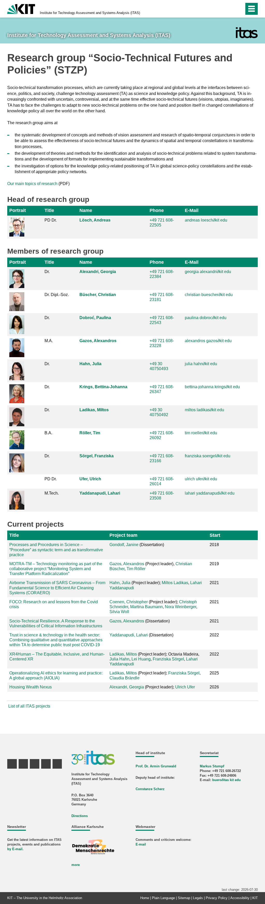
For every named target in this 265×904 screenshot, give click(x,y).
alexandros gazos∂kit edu (208, 341)
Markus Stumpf (212, 766)
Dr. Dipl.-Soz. (57, 294)
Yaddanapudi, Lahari (99, 493)
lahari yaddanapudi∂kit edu (209, 493)
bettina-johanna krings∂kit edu (212, 387)
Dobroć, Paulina (95, 317)
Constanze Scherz (150, 789)
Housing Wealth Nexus (30, 687)
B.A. (48, 433)
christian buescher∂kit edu (209, 294)
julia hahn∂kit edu (201, 364)
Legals (198, 898)
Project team (123, 535)
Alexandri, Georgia (97, 271)
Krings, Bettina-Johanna (103, 387)
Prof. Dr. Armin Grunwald (156, 766)
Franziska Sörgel (168, 659)
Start (215, 535)
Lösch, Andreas (95, 220)
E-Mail (191, 210)
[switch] (229, 9)
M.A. (49, 341)
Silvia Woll (119, 611)
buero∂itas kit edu (226, 780)
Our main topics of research (32, 183)
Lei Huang (141, 659)
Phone (157, 210)
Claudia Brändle (124, 678)
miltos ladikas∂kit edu (204, 410)
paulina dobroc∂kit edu (205, 317)
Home (144, 898)
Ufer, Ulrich (90, 479)
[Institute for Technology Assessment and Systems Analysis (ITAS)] (247, 32)
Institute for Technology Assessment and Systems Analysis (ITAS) (90, 13)
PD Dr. (51, 220)
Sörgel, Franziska (96, 456)
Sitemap (184, 898)
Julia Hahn (119, 659)
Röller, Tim (89, 433)
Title (49, 210)
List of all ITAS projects (29, 706)
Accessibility (239, 898)
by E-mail (15, 849)
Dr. (47, 271)
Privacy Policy (216, 898)
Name (85, 210)
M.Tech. (52, 493)
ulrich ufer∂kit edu (201, 479)
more (75, 865)
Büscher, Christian (97, 294)
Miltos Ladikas (175, 582)
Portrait (17, 210)
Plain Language (163, 898)
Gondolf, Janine (123, 544)
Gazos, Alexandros (97, 341)
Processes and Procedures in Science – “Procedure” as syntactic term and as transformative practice (56, 549)
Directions (79, 816)
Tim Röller (136, 569)
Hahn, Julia (90, 364)
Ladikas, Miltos (94, 410)
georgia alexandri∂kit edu (208, 271)
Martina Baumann (146, 607)
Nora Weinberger (180, 607)
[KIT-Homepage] (21, 8)
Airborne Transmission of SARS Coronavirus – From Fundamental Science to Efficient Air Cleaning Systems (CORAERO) (57, 587)
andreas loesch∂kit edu (206, 220)
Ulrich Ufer (185, 687)
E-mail (141, 844)
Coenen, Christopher (128, 602)
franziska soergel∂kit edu (207, 456)
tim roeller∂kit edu (201, 433)
